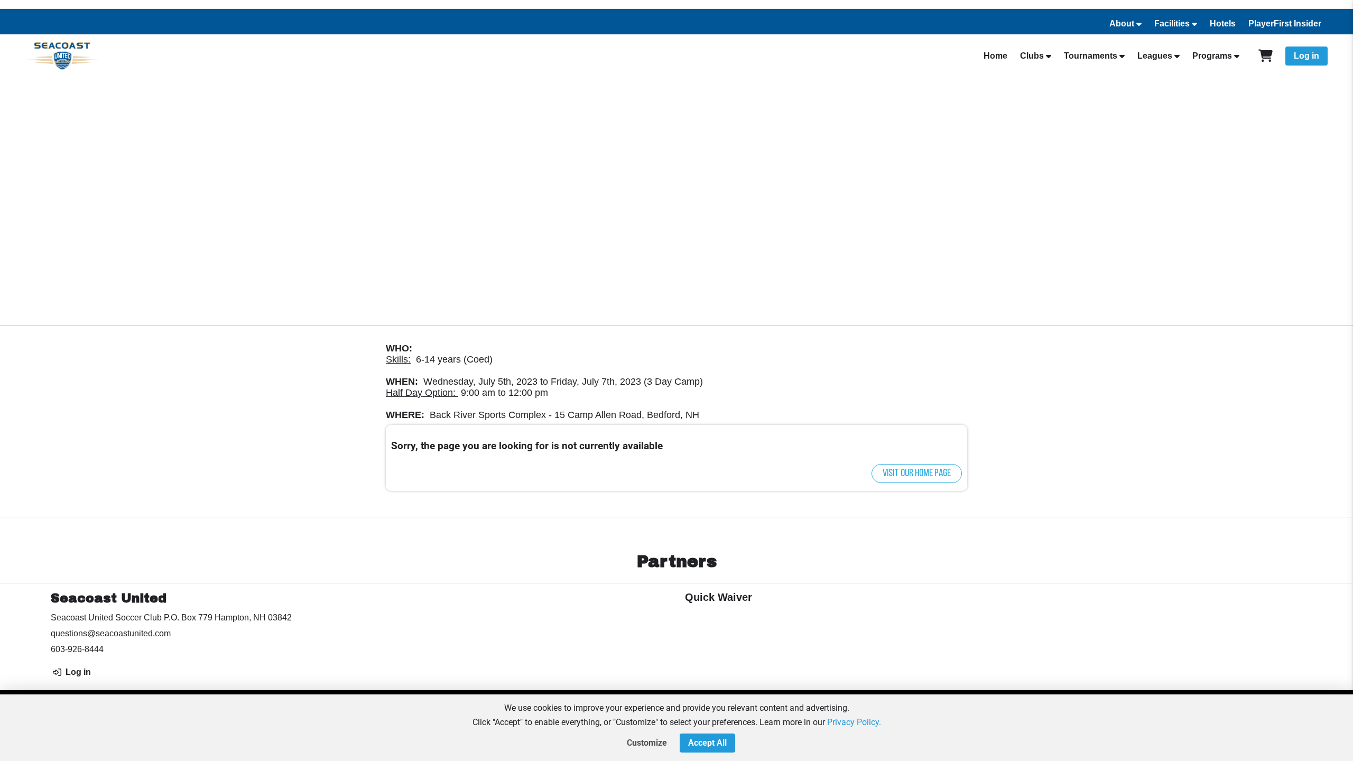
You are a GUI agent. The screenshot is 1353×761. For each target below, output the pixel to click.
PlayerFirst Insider (1284, 23)
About (1121, 23)
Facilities (1172, 23)
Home (995, 55)
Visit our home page (917, 473)
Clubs (1032, 55)
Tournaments (1090, 55)
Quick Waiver (718, 597)
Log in (1306, 55)
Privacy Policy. (854, 722)
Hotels (1223, 23)
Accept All (707, 743)
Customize (647, 743)
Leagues (1154, 55)
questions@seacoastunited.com (111, 633)
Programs (1212, 55)
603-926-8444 (77, 649)
